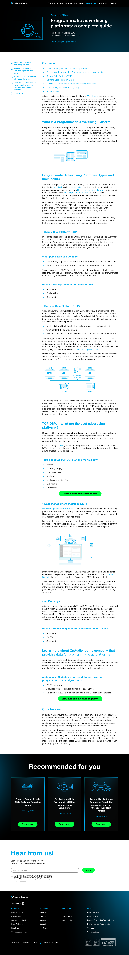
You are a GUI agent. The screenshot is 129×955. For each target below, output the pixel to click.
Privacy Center (93, 912)
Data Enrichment (18, 924)
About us (102, 3)
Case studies (67, 916)
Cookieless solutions (19, 932)
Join (88, 870)
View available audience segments (80, 698)
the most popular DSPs (87, 349)
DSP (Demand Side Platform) (90, 190)
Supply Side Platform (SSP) (59, 76)
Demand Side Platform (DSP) (60, 80)
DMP (61, 445)
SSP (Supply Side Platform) (77, 192)
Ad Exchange (52, 91)
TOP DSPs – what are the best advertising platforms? (71, 83)
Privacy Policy (92, 916)
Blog (63, 912)
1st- (54, 187)
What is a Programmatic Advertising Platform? (68, 68)
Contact (114, 3)
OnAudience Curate (19, 920)
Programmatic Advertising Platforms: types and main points (74, 72)
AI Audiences (16, 916)
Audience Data (17, 912)
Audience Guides (68, 920)
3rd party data (74, 187)
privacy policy (23, 880)
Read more (28, 824)
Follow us (16, 903)
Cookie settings (93, 932)
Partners (78, 3)
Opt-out (90, 928)
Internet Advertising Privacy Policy (100, 920)
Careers (42, 920)
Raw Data (15, 928)
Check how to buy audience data (80, 493)
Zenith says (92, 96)
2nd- (60, 187)
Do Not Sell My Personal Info (98, 924)
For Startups (44, 928)
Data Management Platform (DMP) (62, 87)
